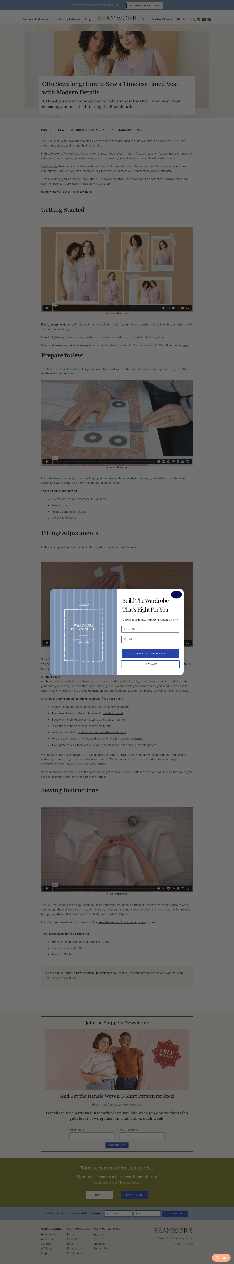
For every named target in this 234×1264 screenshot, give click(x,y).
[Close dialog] (176, 594)
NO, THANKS (150, 664)
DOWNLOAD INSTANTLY (150, 653)
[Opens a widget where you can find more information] (221, 1258)
